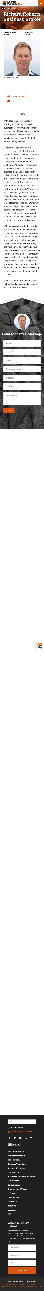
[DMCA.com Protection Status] (14, 1144)
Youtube (31, 1138)
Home (4, 9)
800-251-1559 (16, 1127)
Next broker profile (29, 33)
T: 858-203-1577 (15, 91)
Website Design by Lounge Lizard (31, 1286)
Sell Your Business (16, 1151)
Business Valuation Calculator (21, 1176)
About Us (12, 1205)
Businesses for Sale (16, 1155)
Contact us (12, 1201)
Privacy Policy (24, 1284)
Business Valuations (17, 1164)
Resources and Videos (17, 1189)
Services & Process (16, 1168)
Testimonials (13, 1197)
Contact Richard (18, 96)
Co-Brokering (14, 1185)
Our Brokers (12, 9)
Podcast (11, 1193)
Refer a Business (15, 1159)
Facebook (10, 1138)
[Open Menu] (41, 3)
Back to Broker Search (11, 33)
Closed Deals (13, 1172)
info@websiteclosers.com (21, 1132)
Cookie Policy (35, 1284)
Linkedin (20, 1138)
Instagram (26, 1138)
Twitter (15, 1138)
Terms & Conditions (10, 1284)
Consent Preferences (9, 1286)
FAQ (9, 1214)
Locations (12, 1210)
